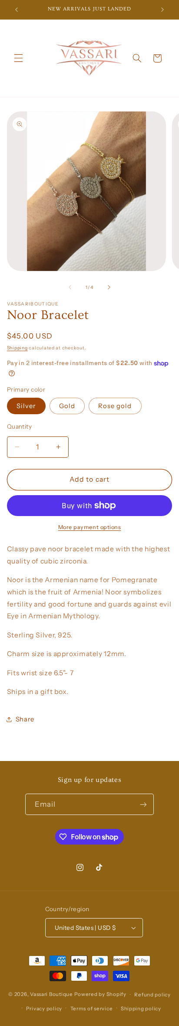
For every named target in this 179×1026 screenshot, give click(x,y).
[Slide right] (109, 287)
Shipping (17, 348)
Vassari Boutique (52, 995)
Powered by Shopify (100, 995)
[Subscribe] (143, 804)
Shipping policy (141, 1009)
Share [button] (25, 719)
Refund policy (152, 995)
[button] (18, 58)
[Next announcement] (162, 9)
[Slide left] (70, 287)
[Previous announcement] (16, 9)
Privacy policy (44, 1009)
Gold (67, 406)
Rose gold (115, 406)
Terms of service (91, 1009)
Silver (26, 406)
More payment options (89, 527)
